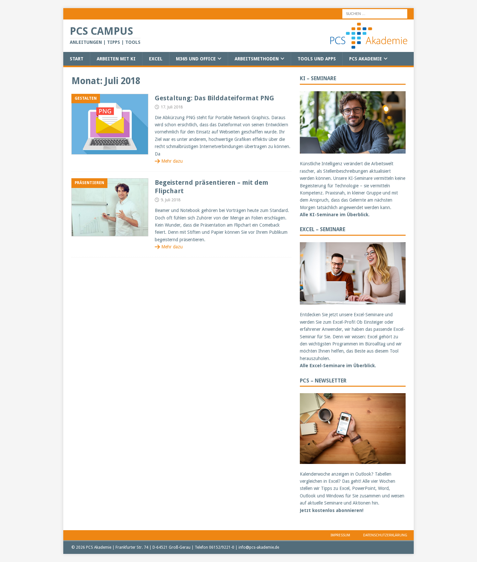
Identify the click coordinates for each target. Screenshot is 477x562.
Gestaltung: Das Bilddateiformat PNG (214, 98)
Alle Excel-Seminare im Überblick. (338, 365)
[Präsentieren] (109, 207)
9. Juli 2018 (170, 199)
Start (76, 58)
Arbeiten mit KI (116, 58)
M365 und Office (196, 58)
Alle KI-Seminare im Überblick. (335, 214)
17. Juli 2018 (172, 107)
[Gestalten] (109, 124)
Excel (156, 58)
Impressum (340, 535)
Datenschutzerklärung (385, 535)
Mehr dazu (172, 161)
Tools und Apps (317, 58)
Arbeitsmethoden (257, 58)
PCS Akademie (365, 58)
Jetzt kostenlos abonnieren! (331, 510)
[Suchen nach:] (374, 13)
